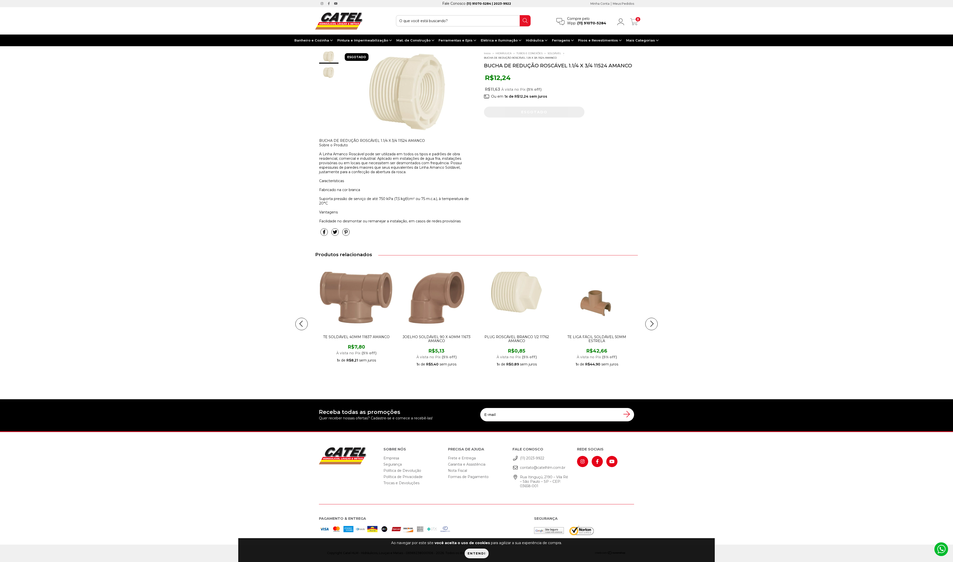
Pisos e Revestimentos (598, 40)
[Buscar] (525, 20)
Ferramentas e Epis (456, 40)
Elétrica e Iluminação (500, 40)
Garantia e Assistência (466, 464)
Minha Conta (600, 3)
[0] (634, 23)
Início (487, 53)
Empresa (391, 458)
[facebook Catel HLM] (329, 3)
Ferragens (561, 40)
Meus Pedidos (623, 3)
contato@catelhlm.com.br (542, 467)
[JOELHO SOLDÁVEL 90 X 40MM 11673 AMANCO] (428, 300)
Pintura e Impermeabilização (363, 40)
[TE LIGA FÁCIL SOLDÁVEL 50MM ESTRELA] (588, 300)
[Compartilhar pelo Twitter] (335, 234)
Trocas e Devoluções (401, 483)
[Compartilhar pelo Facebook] (324, 234)
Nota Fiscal (457, 470)
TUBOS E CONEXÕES (529, 53)
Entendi (477, 553)
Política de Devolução (402, 470)
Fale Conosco (476, 3)
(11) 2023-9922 (532, 458)
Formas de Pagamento (468, 477)
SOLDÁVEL (554, 53)
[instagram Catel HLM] (322, 3)
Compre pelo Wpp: (586, 20)
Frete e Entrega (462, 458)
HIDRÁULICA (503, 53)
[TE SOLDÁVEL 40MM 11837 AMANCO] (348, 300)
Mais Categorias (641, 40)
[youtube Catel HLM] (335, 3)
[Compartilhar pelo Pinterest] (346, 234)
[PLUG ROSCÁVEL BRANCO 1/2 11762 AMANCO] (508, 300)
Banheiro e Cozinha (312, 40)
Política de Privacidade (403, 477)
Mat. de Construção (414, 40)
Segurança (392, 464)
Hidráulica (535, 40)
